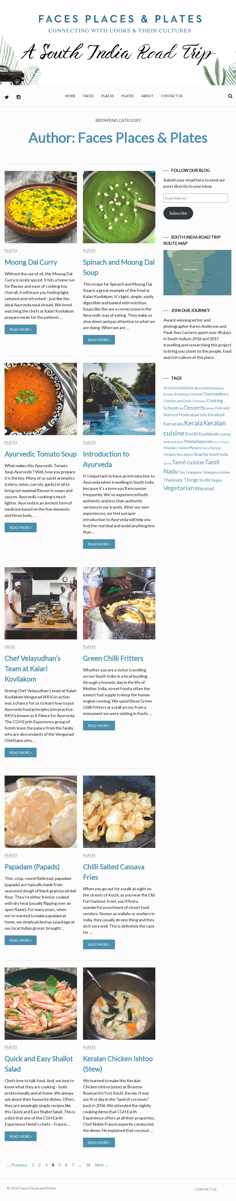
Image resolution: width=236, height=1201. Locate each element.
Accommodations (178, 388)
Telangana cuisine (216, 472)
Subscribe (178, 213)
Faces (88, 96)
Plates (127, 96)
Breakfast (181, 394)
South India (218, 454)
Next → (102, 1164)
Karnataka (173, 423)
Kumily (225, 434)
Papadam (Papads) (32, 866)
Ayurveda (202, 388)
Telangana (194, 472)
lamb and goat (173, 442)
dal (181, 408)
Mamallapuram (198, 441)
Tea (182, 472)
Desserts (194, 407)
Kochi (191, 434)
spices (167, 463)
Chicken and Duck (177, 400)
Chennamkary (216, 393)
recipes (169, 454)
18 (88, 1164)
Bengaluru (217, 388)
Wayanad (204, 488)
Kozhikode (208, 433)
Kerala (193, 423)
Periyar (215, 448)
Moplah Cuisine (175, 447)
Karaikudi (216, 414)
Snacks (201, 454)
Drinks (210, 408)
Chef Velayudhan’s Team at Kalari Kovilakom (33, 668)
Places (107, 96)
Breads (168, 394)
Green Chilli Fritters (113, 658)
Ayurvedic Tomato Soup (41, 454)
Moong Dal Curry (31, 262)
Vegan (216, 480)
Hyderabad (189, 414)
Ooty (205, 448)
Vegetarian (178, 488)
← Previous (16, 1164)
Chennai (196, 394)
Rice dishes (185, 454)
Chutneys (199, 401)
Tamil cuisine (188, 462)
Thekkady (173, 480)
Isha (203, 415)
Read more (23, 330)
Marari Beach (221, 441)
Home (70, 96)
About (147, 96)
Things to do (197, 480)
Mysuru (195, 447)
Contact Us (172, 96)
